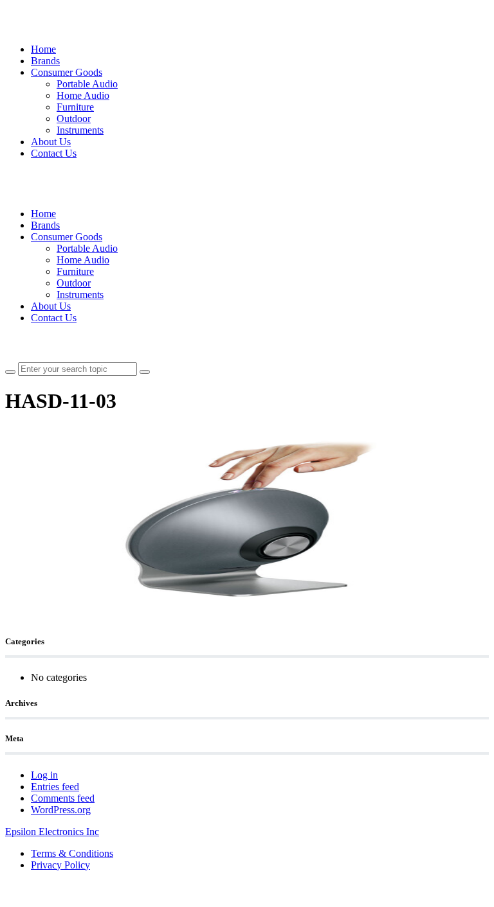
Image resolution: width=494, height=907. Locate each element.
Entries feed (55, 786)
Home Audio (83, 95)
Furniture (75, 106)
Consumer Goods (66, 72)
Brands (45, 60)
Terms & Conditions (72, 853)
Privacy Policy (60, 864)
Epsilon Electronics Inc (52, 831)
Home (43, 49)
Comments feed (63, 798)
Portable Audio (87, 83)
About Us (51, 141)
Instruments (80, 130)
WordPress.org (61, 809)
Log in (44, 775)
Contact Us (54, 153)
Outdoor (74, 118)
